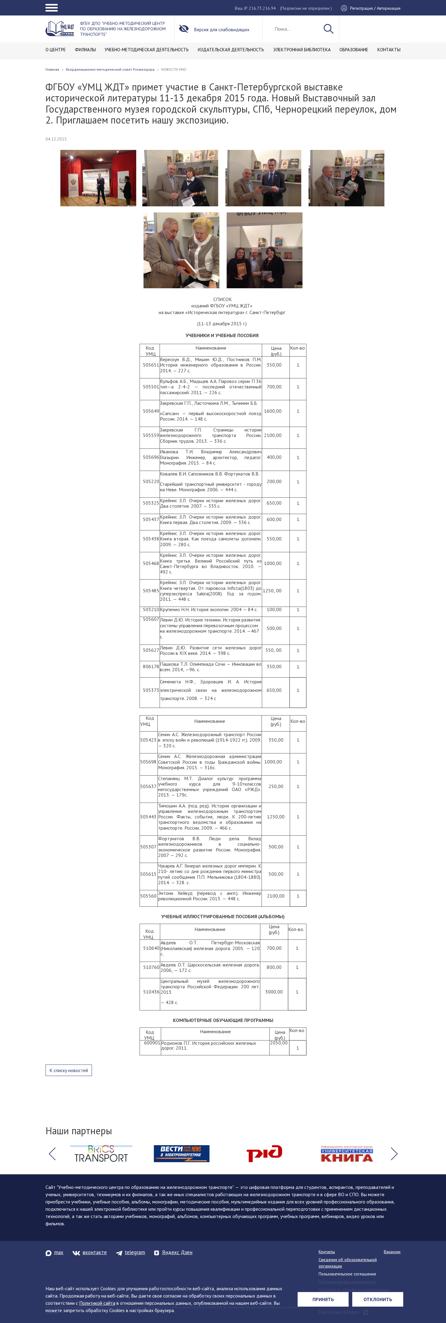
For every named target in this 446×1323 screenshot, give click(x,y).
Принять (323, 1299)
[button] (52, 1153)
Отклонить (377, 1299)
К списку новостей (68, 1070)
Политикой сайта (97, 1303)
